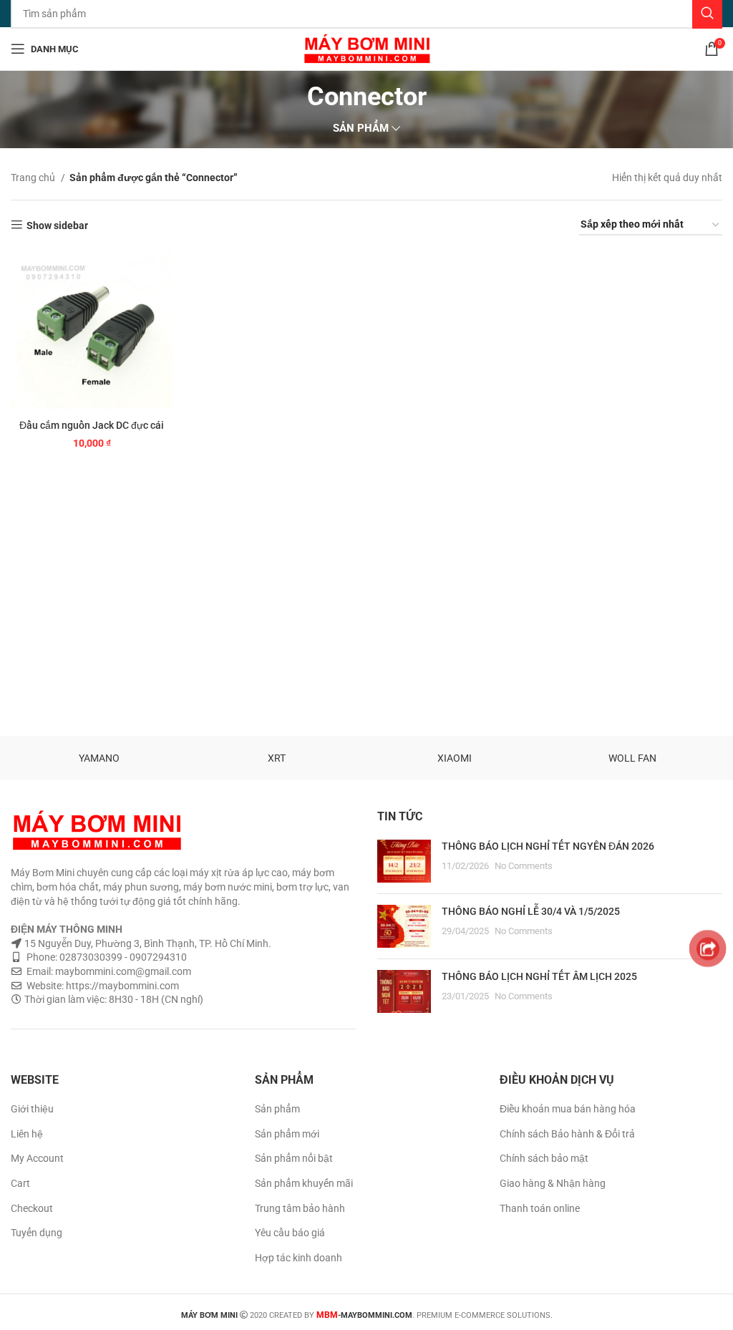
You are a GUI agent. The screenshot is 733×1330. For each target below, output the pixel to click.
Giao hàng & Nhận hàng (553, 1183)
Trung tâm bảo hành (300, 1208)
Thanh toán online (540, 1208)
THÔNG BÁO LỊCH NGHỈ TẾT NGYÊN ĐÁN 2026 (548, 846)
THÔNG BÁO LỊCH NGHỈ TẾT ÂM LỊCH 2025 (539, 976)
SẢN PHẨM (361, 128)
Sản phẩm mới (287, 1134)
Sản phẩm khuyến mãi (304, 1183)
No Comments (524, 865)
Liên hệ (27, 1134)
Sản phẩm (277, 1109)
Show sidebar (57, 225)
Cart (20, 1183)
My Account (37, 1158)
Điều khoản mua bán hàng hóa (568, 1109)
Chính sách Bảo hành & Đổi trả (567, 1134)
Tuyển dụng (36, 1232)
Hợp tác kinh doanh (298, 1257)
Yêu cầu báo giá (290, 1232)
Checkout (32, 1208)
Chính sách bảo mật (544, 1158)
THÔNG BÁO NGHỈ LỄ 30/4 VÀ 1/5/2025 (531, 911)
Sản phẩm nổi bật (294, 1158)
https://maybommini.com (121, 985)
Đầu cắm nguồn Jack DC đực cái (91, 425)
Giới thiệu (32, 1109)
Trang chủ (34, 177)
